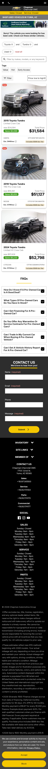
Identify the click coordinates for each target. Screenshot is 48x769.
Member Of (22, 457)
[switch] (45, 3)
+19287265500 (24, 481)
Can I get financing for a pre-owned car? (20, 312)
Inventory (22, 443)
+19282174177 (24, 506)
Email (12, 386)
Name (13, 372)
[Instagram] (24, 518)
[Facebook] (19, 518)
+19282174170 (24, 498)
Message (14, 413)
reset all (18, 51)
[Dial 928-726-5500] (9, 3)
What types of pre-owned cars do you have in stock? (21, 301)
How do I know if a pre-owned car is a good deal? (22, 291)
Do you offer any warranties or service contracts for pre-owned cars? (22, 324)
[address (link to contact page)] (3, 3)
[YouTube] (28, 518)
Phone (8, 399)
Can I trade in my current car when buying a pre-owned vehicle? (19, 337)
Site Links (22, 450)
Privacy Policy (33, 748)
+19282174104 (24, 490)
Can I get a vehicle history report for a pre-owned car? (22, 348)
